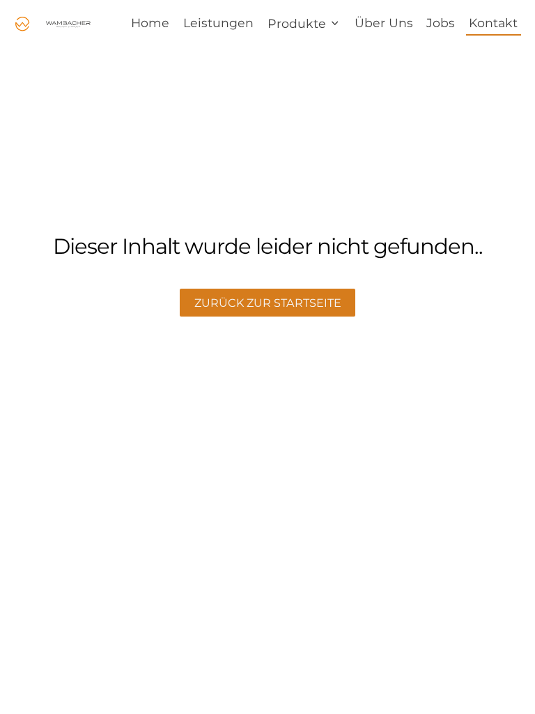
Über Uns (384, 22)
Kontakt (493, 22)
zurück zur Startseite (267, 303)
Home (150, 22)
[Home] (53, 24)
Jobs (440, 22)
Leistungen (218, 22)
